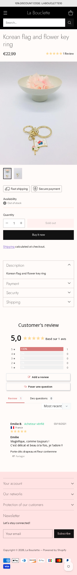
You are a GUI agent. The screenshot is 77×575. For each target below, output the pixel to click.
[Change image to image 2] (18, 173)
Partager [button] (20, 456)
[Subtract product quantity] (6, 223)
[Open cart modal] (71, 13)
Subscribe (63, 533)
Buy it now (38, 234)
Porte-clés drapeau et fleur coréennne (33, 451)
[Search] (69, 22)
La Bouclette (32, 550)
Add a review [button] (40, 377)
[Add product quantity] (21, 223)
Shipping (9, 246)
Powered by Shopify (54, 550)
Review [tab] (12, 398)
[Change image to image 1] (7, 173)
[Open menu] (5, 13)
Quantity (8, 215)
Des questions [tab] (39, 398)
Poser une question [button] (40, 386)
